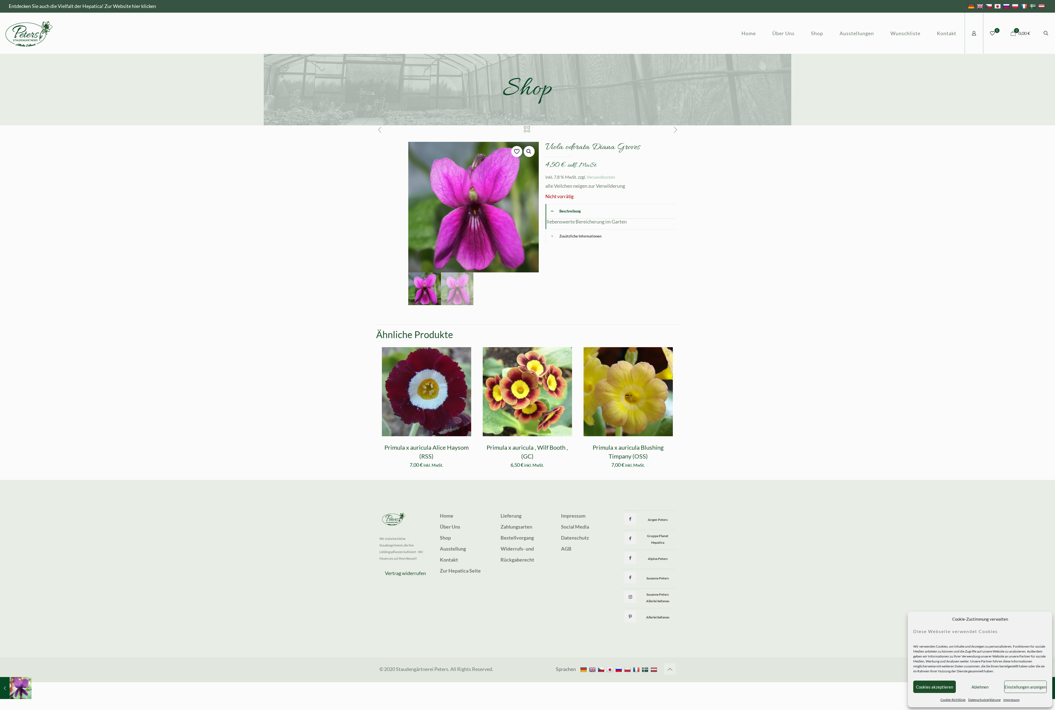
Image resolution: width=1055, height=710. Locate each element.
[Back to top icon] (670, 669)
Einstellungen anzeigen (1025, 686)
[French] (1025, 6)
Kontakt (449, 560)
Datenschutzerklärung (984, 700)
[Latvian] (1042, 6)
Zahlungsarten (516, 527)
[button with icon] (630, 519)
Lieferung (511, 516)
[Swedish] (1033, 6)
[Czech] (989, 6)
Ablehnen (980, 686)
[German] (972, 6)
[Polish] (1016, 6)
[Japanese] (998, 6)
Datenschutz (575, 538)
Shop (445, 538)
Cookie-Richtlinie (952, 700)
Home (446, 516)
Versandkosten (601, 176)
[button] (529, 151)
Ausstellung (453, 549)
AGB (566, 549)
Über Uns (450, 527)
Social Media (575, 527)
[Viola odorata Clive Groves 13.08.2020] (16, 688)
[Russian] (1007, 6)
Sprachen (566, 669)
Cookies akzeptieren (934, 686)
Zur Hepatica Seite (460, 571)
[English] (981, 6)
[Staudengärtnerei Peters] (29, 33)
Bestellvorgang (517, 538)
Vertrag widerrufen (405, 573)
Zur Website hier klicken (130, 6)
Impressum (1011, 700)
